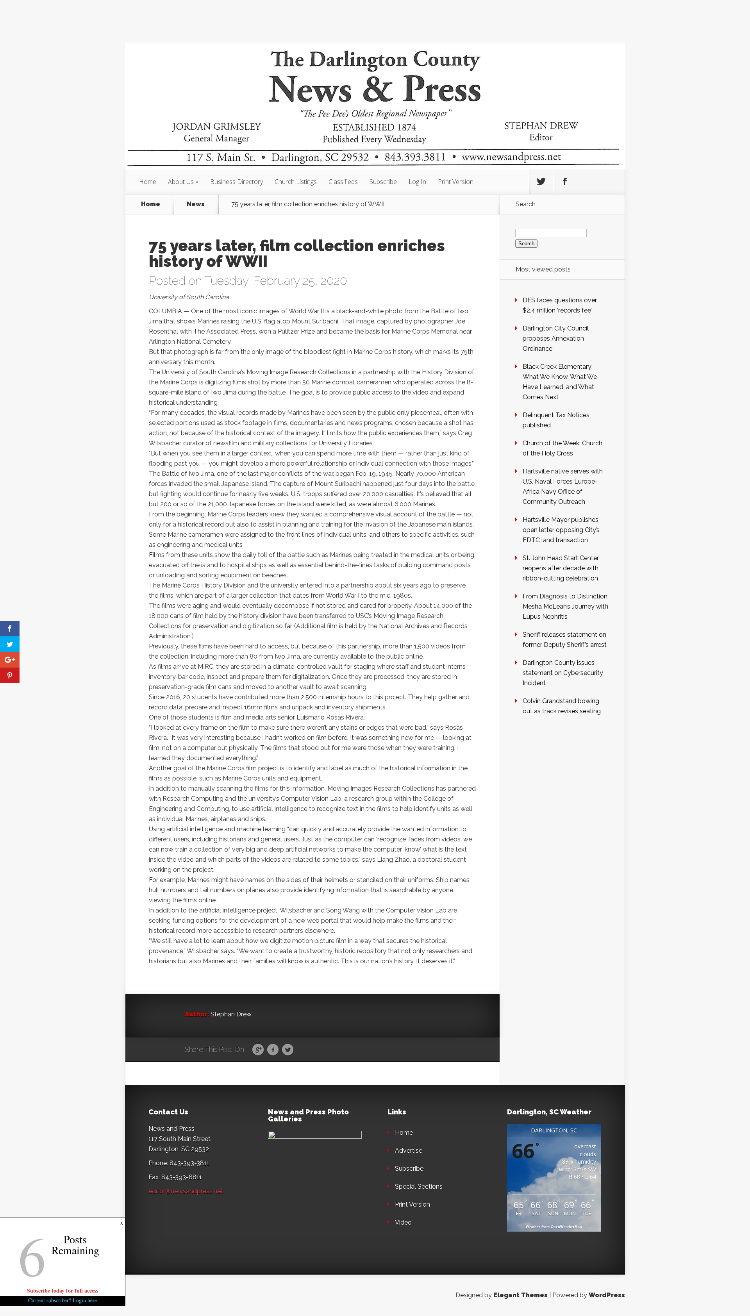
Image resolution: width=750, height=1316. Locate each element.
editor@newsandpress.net (185, 1191)
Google (258, 1050)
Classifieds (343, 181)
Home (147, 181)
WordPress (607, 1295)
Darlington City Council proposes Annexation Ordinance (556, 338)
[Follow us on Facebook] (565, 181)
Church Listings (296, 181)
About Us (181, 181)
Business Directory (236, 181)
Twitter (288, 1050)
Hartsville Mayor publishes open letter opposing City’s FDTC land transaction (561, 530)
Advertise (408, 1150)
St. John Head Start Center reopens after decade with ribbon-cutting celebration (561, 568)
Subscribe (383, 181)
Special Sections (419, 1186)
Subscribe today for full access (62, 1290)
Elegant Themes (520, 1295)
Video (403, 1222)
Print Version (455, 181)
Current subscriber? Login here (62, 1300)
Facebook (273, 1050)
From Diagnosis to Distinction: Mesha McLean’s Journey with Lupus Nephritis (566, 606)
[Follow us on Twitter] (541, 181)
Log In (417, 181)
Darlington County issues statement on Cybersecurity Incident (563, 673)
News (196, 204)
